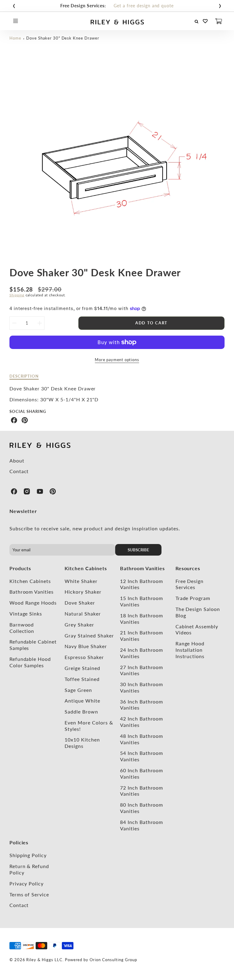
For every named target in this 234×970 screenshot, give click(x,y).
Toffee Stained (82, 679)
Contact (19, 471)
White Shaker (81, 581)
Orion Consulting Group (113, 959)
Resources (188, 568)
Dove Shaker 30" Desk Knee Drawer (62, 38)
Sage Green (78, 690)
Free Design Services (190, 584)
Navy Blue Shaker (86, 646)
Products (20, 568)
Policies (19, 842)
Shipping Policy (28, 855)
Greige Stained (82, 668)
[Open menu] (15, 21)
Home (15, 38)
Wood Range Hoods (33, 602)
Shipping (17, 295)
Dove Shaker (80, 602)
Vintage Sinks (25, 613)
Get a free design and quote (144, 5)
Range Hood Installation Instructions (190, 649)
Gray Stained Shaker (89, 635)
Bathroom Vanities (31, 592)
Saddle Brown (81, 711)
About (16, 460)
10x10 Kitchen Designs (82, 743)
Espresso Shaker (84, 657)
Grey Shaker (79, 624)
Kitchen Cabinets (30, 581)
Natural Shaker (83, 613)
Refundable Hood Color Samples (30, 662)
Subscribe (138, 549)
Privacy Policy (26, 883)
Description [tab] (24, 376)
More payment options (117, 359)
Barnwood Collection (21, 628)
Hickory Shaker (83, 592)
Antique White (82, 700)
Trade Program (193, 598)
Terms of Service (29, 894)
